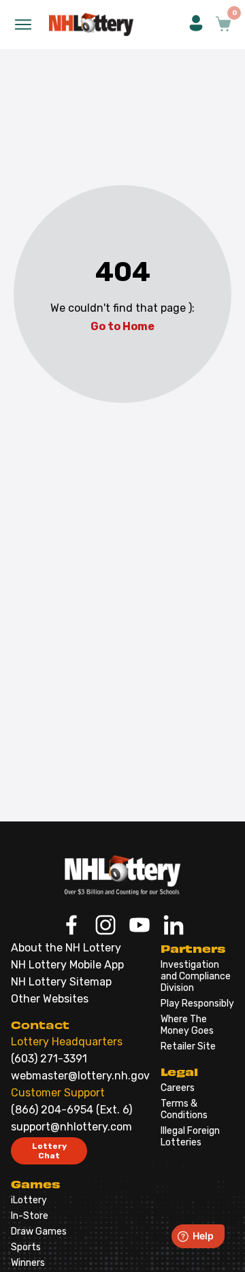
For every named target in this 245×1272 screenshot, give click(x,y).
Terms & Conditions (184, 1109)
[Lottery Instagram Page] (105, 926)
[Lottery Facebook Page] (71, 926)
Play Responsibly (197, 1003)
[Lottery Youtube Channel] (139, 926)
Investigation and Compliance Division (196, 976)
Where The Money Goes (187, 1025)
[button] (196, 24)
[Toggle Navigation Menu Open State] (23, 24)
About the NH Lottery (66, 947)
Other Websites (49, 998)
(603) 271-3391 (49, 1058)
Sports (26, 1247)
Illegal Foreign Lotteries (190, 1136)
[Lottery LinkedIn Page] (173, 926)
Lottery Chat (49, 1150)
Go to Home (122, 326)
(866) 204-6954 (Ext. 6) (71, 1109)
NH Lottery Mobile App (67, 964)
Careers (178, 1088)
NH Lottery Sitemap (61, 981)
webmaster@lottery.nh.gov (80, 1075)
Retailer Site (188, 1046)
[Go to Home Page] (122, 875)
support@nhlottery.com (71, 1126)
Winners (28, 1263)
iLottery (29, 1200)
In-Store (29, 1216)
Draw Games (39, 1231)
